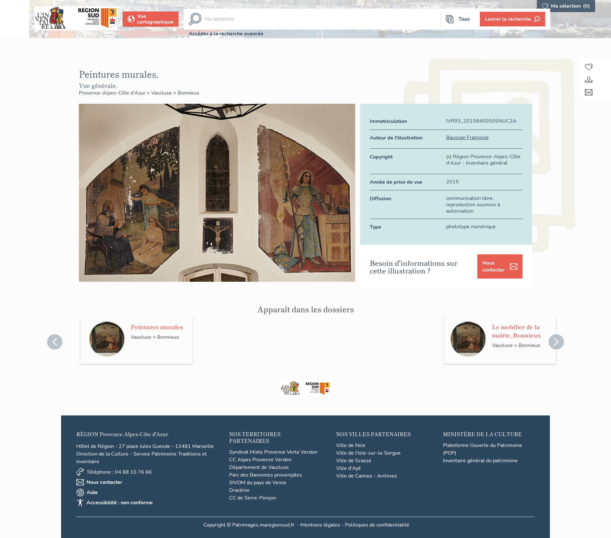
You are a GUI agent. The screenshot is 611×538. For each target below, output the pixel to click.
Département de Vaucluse (259, 467)
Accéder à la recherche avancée (226, 33)
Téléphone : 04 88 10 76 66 (119, 472)
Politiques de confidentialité (377, 524)
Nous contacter (493, 266)
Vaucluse (162, 92)
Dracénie (239, 490)
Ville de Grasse (353, 460)
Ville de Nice (350, 445)
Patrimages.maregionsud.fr (263, 524)
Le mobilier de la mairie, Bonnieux (516, 330)
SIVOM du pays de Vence (257, 482)
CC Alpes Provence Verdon (260, 459)
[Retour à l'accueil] (14, 19)
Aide (92, 492)
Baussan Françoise (467, 137)
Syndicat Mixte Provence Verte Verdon (273, 452)
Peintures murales (157, 326)
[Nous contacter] (589, 92)
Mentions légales (320, 524)
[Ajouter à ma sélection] (589, 67)
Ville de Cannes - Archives (366, 475)
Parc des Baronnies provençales (265, 474)
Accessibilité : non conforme (120, 502)
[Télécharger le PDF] (589, 79)
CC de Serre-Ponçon (252, 497)
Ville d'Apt (348, 468)
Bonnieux (188, 92)
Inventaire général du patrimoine (480, 460)
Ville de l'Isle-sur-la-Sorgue (368, 453)
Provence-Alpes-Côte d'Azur (113, 92)
